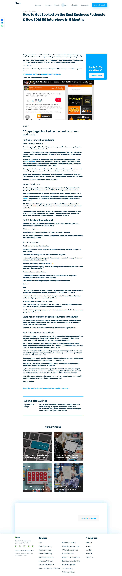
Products (48, 5)
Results (57, 5)
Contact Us (85, 5)
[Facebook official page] (16, 546)
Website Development (70, 550)
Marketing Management (70, 546)
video (35, 206)
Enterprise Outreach (46, 561)
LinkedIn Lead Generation (71, 557)
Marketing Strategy (45, 546)
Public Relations (68, 554)
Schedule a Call (96, 75)
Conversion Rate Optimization (49, 568)
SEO (40, 543)
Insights (65, 5)
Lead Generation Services (71, 561)
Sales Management (69, 565)
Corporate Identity (45, 550)
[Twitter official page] (24, 546)
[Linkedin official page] (20, 546)
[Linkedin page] (2, 23)
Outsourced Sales (68, 572)
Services (38, 5)
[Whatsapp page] (2, 26)
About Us (74, 5)
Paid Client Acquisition (46, 557)
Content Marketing (45, 554)
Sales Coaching (67, 568)
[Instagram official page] (29, 546)
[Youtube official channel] (33, 546)
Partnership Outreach (46, 565)
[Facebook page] (2, 19)
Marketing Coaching (69, 543)
